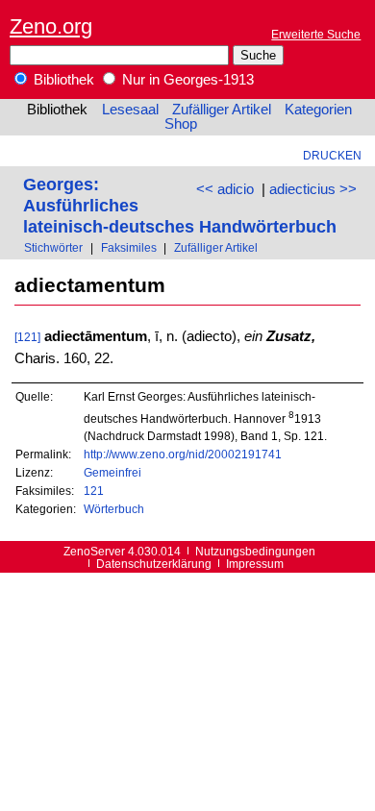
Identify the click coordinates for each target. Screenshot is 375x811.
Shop (180, 124)
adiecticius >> (313, 189)
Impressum (255, 563)
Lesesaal (130, 109)
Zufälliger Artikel (221, 109)
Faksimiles (129, 247)
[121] (27, 337)
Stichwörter (53, 247)
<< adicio (225, 189)
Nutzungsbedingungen (255, 551)
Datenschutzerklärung (154, 563)
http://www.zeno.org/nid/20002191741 (183, 454)
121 (94, 490)
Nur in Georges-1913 (186, 79)
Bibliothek (62, 79)
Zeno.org (51, 26)
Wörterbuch (114, 509)
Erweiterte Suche (316, 34)
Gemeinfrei (112, 472)
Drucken (332, 155)
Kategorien (318, 109)
